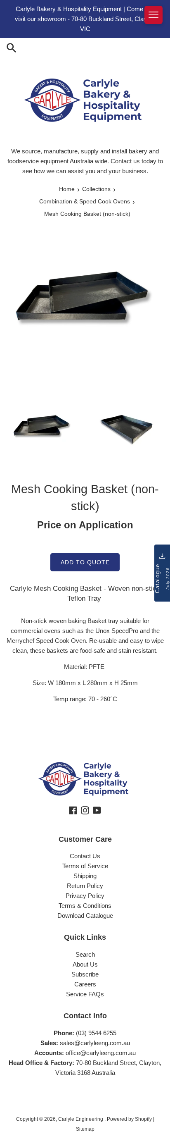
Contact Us (85, 856)
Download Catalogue (85, 915)
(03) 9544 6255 (96, 1032)
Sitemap (85, 1129)
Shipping (85, 875)
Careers (85, 984)
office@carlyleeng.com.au (101, 1052)
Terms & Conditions (85, 905)
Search (85, 954)
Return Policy (85, 885)
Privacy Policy (85, 895)
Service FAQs (85, 994)
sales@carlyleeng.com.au (95, 1042)
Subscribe (85, 974)
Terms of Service (85, 865)
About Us (85, 964)
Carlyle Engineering (81, 1119)
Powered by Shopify (129, 1119)
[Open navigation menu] (153, 15)
